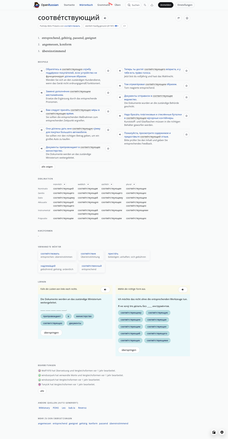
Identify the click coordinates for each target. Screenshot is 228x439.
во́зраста (171, 69)
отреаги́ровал (137, 84)
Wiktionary (44, 407)
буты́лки (177, 114)
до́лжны (56, 128)
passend (103, 423)
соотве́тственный (92, 265)
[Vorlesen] (105, 18)
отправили (144, 95)
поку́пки (55, 132)
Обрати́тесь (52, 69)
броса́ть (135, 114)
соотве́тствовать (72, 25)
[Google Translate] (145, 5)
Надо (127, 114)
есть (132, 72)
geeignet (73, 423)
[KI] (152, 5)
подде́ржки (52, 72)
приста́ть (113, 253)
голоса (146, 72)
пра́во (138, 72)
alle (42, 391)
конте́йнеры (166, 117)
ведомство (130, 99)
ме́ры (94, 109)
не (95, 72)
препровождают (68, 147)
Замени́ (50, 91)
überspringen (51, 332)
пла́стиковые (147, 114)
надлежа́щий (48, 265)
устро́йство (87, 72)
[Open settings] (222, 432)
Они (48, 128)
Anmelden (165, 5)
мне (69, 128)
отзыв (164, 136)
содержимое (161, 133)
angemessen (44, 423)
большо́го (66, 132)
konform (93, 423)
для (48, 132)
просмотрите (146, 133)
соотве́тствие (88, 253)
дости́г (140, 69)
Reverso (82, 407)
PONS (56, 407)
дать (64, 128)
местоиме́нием (54, 94)
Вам (48, 109)
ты (134, 69)
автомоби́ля (79, 132)
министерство (54, 150)
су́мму (96, 128)
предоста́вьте (132, 136)
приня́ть (65, 109)
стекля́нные (164, 114)
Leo (63, 407)
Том (126, 84)
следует (55, 109)
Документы (52, 147)
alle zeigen (47, 166)
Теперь (128, 69)
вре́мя (69, 113)
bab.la (72, 407)
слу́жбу (87, 69)
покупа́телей (66, 72)
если (77, 72)
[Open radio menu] (214, 432)
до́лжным (70, 76)
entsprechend (60, 423)
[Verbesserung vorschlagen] (179, 18)
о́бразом (81, 76)
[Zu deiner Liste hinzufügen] (187, 18)
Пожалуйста (131, 133)
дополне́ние (62, 91)
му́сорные (153, 117)
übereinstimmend (119, 423)
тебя (126, 72)
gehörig (83, 423)
